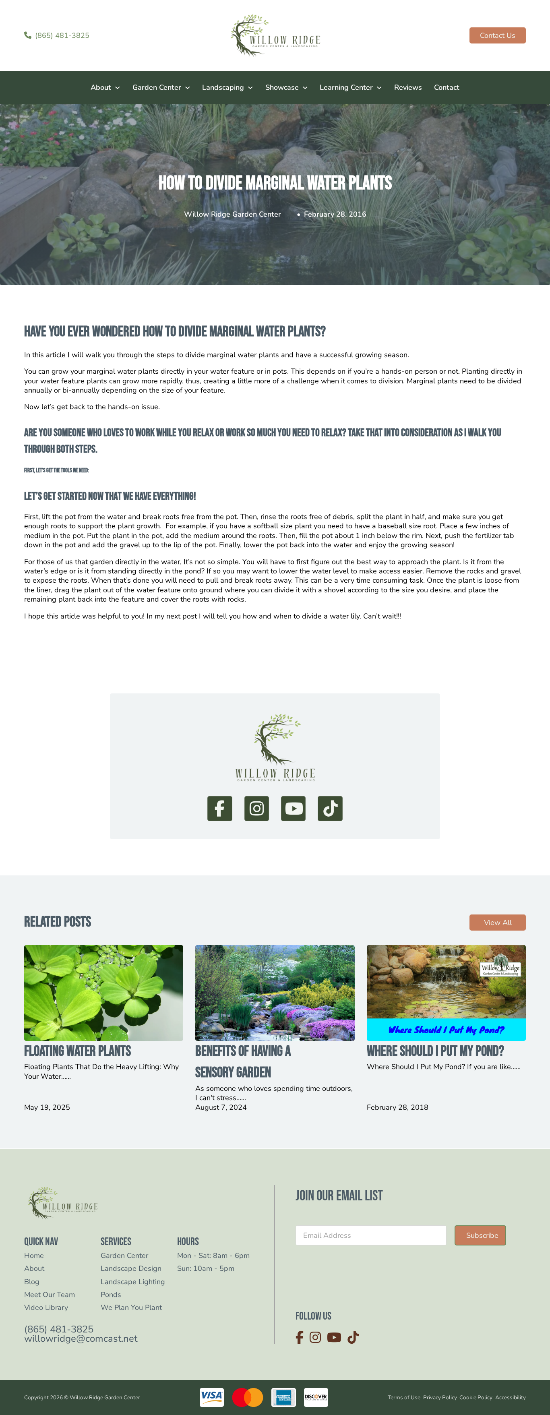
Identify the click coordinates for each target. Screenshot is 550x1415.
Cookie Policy (475, 1397)
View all (498, 922)
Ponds (111, 1294)
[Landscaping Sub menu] (250, 88)
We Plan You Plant (131, 1307)
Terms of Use (404, 1397)
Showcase (282, 87)
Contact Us (497, 35)
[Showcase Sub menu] (305, 88)
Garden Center (156, 87)
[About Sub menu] (117, 88)
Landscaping (223, 87)
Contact (446, 87)
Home (34, 1255)
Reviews (408, 87)
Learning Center (346, 87)
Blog (31, 1282)
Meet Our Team (49, 1294)
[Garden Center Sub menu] (187, 88)
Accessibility (510, 1397)
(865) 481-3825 (58, 1329)
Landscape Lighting (133, 1282)
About (101, 87)
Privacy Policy (440, 1397)
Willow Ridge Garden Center (232, 214)
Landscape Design (131, 1268)
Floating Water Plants (77, 1051)
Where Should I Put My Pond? (435, 1051)
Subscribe (482, 1235)
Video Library (46, 1307)
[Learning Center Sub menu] (379, 88)
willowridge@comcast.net (80, 1338)
